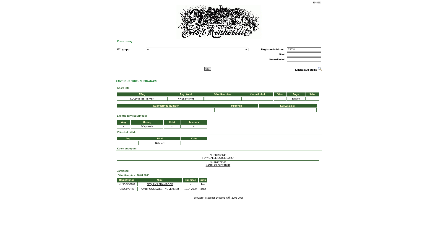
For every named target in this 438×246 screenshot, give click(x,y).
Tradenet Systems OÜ (217, 197)
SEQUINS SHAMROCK (160, 184)
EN (315, 2)
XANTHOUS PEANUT (218, 165)
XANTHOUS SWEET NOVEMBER (160, 188)
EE (319, 2)
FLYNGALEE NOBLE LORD (218, 157)
